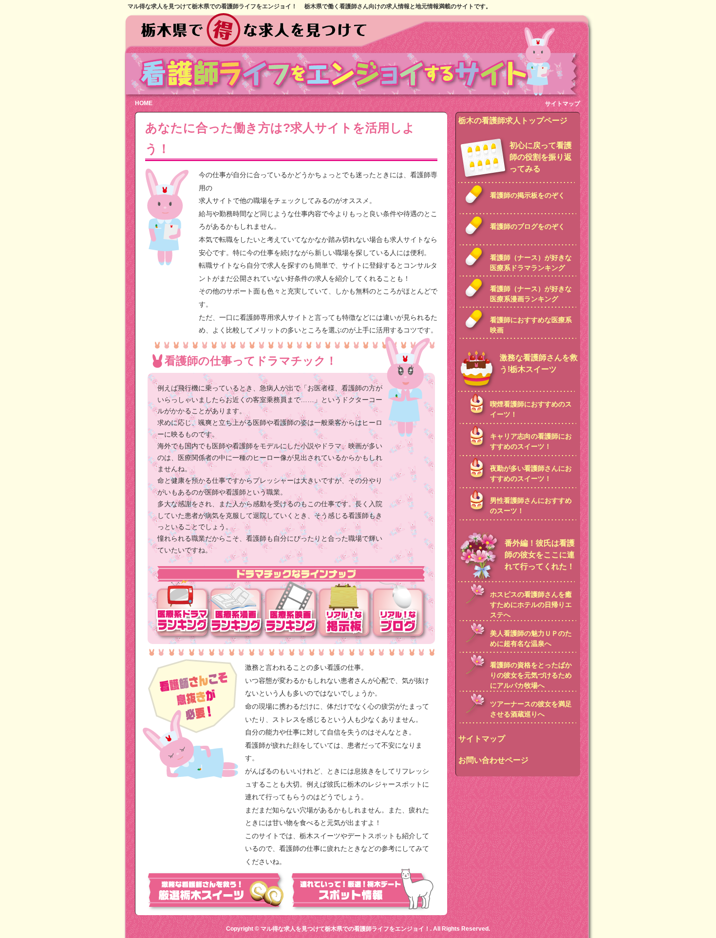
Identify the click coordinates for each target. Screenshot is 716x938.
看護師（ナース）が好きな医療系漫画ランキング (531, 294)
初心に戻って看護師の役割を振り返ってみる (540, 157)
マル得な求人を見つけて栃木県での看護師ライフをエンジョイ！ (345, 928)
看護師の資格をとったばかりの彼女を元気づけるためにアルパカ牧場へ (531, 675)
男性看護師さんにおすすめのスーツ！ (531, 506)
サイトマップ (562, 103)
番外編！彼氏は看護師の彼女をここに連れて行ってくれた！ (540, 554)
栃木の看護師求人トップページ (512, 120)
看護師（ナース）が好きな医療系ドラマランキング (531, 263)
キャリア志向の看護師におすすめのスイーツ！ (531, 441)
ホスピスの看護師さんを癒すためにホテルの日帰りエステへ (531, 604)
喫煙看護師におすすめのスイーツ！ (531, 409)
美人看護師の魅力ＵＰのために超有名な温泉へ (531, 638)
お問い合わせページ (493, 760)
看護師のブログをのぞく (527, 226)
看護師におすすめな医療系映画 (531, 325)
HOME (143, 103)
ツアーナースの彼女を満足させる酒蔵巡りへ (531, 709)
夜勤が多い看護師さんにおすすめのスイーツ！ (531, 473)
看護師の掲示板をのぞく (527, 195)
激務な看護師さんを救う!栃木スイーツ (539, 363)
